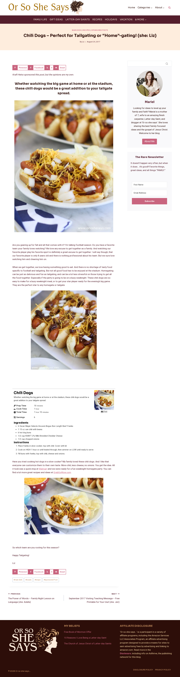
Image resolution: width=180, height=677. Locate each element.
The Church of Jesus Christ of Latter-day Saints (87, 643)
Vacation (126, 19)
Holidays (111, 19)
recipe (37, 580)
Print (105, 411)
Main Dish (76, 30)
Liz (83, 41)
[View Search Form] (169, 7)
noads (28, 580)
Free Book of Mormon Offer (77, 632)
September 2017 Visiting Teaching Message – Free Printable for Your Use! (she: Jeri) (94, 598)
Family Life (40, 19)
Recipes (97, 19)
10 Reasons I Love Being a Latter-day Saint (85, 637)
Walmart (43, 469)
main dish (18, 580)
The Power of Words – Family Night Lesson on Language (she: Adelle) (31, 598)
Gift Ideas (56, 19)
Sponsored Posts (99, 30)
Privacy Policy (163, 670)
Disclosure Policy (143, 670)
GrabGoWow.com (62, 472)
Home (131, 7)
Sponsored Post (51, 580)
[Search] (167, 63)
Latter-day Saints (77, 19)
